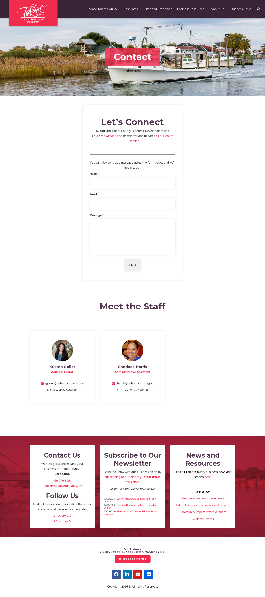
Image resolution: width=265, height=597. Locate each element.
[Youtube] (137, 574)
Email (94, 194)
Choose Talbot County (102, 9)
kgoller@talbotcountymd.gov (64, 383)
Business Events (203, 519)
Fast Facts (131, 9)
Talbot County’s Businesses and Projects (202, 505)
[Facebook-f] (116, 574)
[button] (258, 9)
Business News (241, 9)
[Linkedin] (127, 574)
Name (95, 173)
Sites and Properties (158, 9)
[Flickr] (148, 574)
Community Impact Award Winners (203, 512)
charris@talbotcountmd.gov (134, 383)
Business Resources (190, 9)
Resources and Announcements (203, 498)
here (207, 477)
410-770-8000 (62, 481)
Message (97, 215)
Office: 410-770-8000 (64, 390)
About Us (217, 9)
